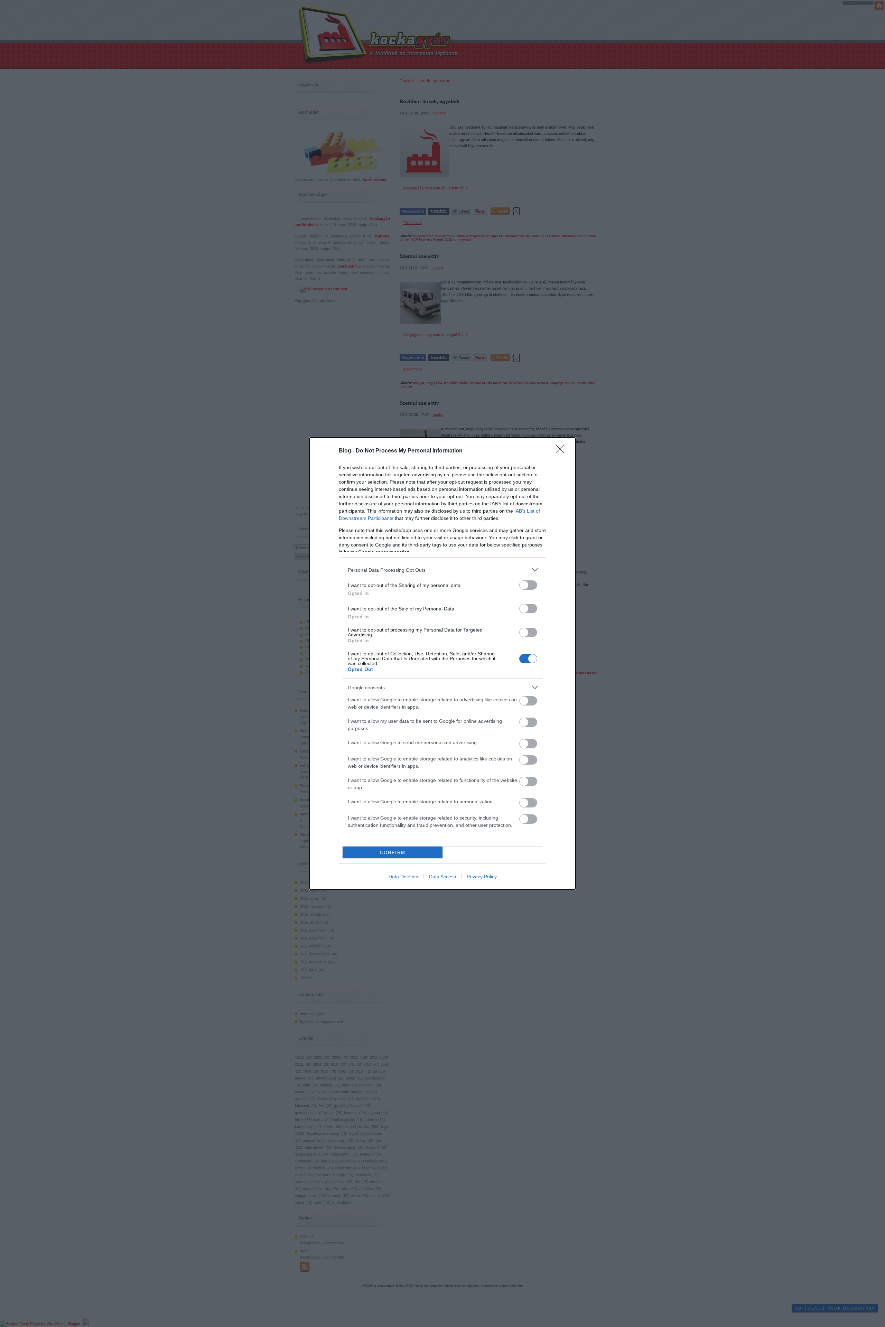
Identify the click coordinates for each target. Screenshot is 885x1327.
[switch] (528, 585)
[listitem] (442, 569)
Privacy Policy (482, 876)
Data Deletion (403, 876)
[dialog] (442, 663)
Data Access (442, 876)
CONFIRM (393, 852)
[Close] (562, 451)
